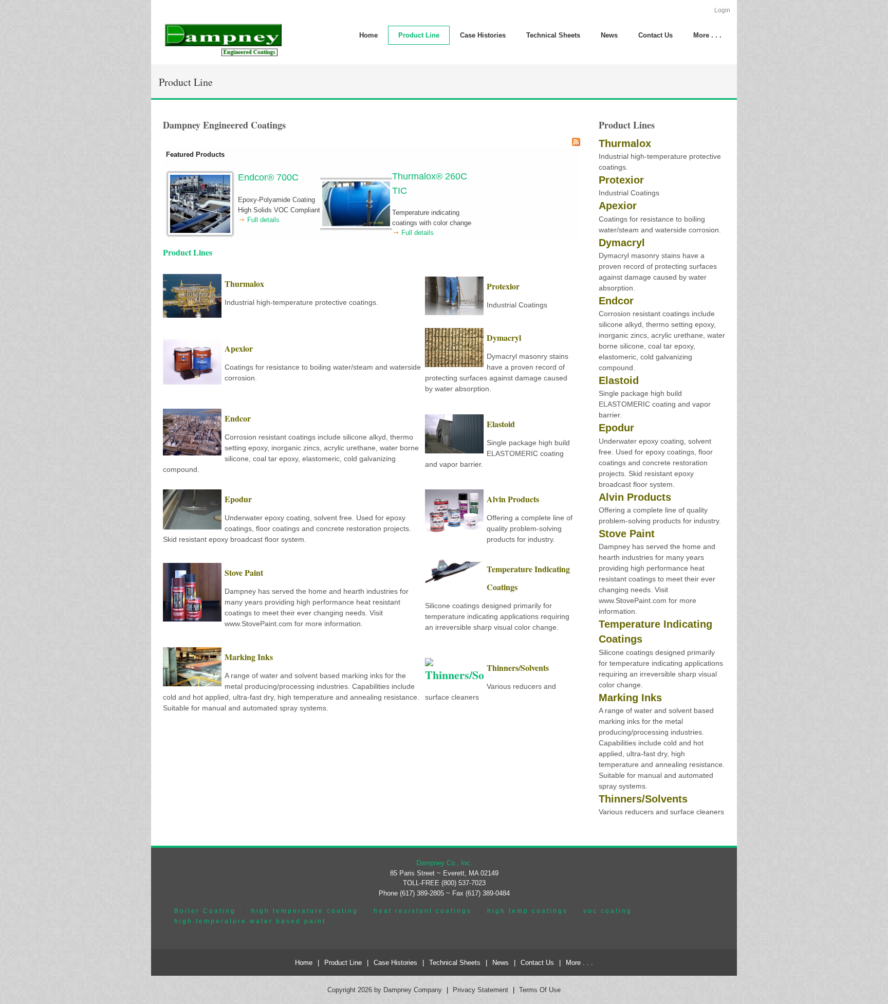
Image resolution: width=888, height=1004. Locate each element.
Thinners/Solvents (518, 667)
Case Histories (395, 962)
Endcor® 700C (268, 177)
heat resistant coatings (423, 910)
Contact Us (537, 962)
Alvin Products (513, 499)
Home (303, 962)
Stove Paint (244, 572)
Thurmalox (244, 283)
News (500, 962)
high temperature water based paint (250, 921)
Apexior (239, 348)
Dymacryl (504, 337)
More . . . (579, 962)
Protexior (503, 286)
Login (722, 10)
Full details (263, 220)
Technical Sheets (454, 962)
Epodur (238, 499)
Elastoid (501, 424)
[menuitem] (419, 35)
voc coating (607, 910)
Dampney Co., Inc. (444, 863)
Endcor (238, 418)
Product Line (343, 962)
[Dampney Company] (222, 39)
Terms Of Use (540, 990)
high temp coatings (527, 910)
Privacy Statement (480, 990)
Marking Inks (249, 657)
